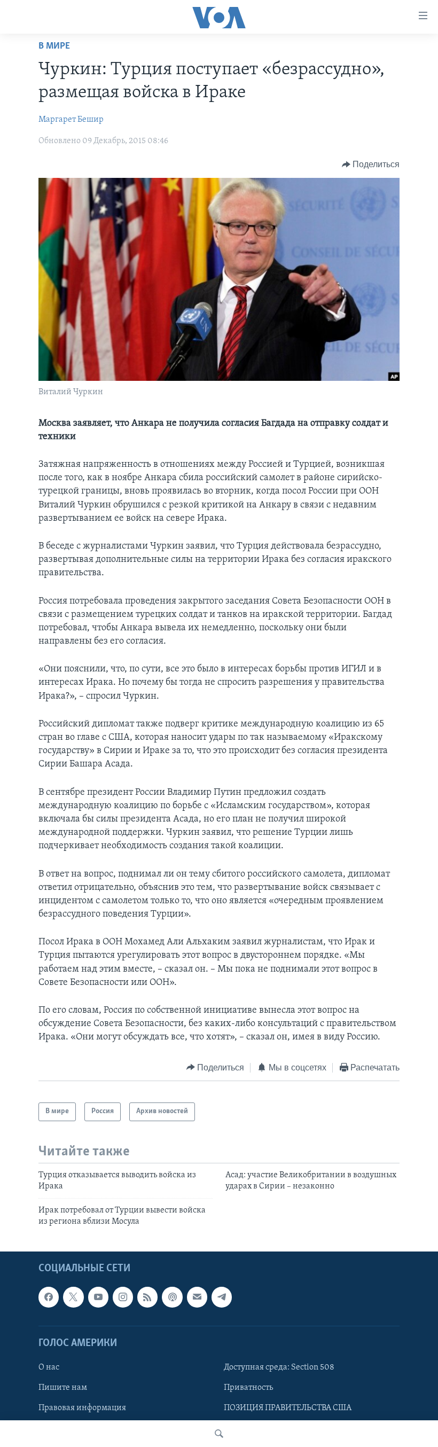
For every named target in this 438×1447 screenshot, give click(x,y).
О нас (48, 1367)
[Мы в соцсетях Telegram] (222, 1297)
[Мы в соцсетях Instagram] (123, 1297)
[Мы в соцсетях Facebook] (48, 1297)
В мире (54, 46)
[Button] (371, 164)
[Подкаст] (172, 1297)
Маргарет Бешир (71, 119)
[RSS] (147, 1297)
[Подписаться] (197, 1297)
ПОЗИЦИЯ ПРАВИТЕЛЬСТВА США (287, 1408)
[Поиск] (219, 1433)
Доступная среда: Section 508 (279, 1367)
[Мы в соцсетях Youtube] (98, 1297)
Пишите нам (62, 1387)
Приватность (248, 1387)
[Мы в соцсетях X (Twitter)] (73, 1297)
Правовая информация (82, 1408)
